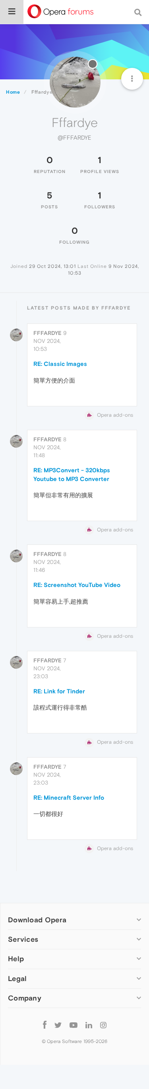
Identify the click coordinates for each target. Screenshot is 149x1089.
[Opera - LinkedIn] (88, 1024)
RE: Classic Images (60, 363)
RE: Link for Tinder (59, 691)
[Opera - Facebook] (44, 1025)
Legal (17, 978)
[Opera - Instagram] (103, 1024)
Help (16, 958)
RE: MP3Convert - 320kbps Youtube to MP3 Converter (71, 474)
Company (24, 998)
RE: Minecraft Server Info (68, 797)
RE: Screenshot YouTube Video (76, 584)
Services (23, 939)
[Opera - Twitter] (58, 1024)
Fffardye (47, 333)
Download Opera (37, 920)
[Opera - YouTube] (73, 1024)
